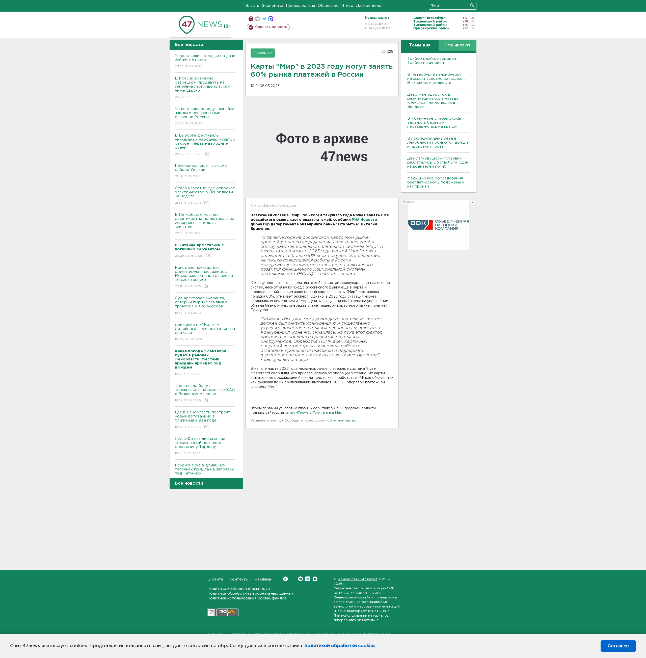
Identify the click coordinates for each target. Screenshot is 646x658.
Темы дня (419, 45)
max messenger (270, 18)
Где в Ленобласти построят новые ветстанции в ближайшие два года (202, 419)
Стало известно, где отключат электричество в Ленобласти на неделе (205, 195)
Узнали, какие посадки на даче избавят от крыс (205, 61)
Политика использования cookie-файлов (247, 598)
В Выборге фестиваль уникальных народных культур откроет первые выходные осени (205, 144)
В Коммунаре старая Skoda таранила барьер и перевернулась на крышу (434, 122)
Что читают (458, 45)
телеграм (264, 18)
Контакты (239, 579)
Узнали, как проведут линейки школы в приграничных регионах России (204, 116)
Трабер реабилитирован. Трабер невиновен (432, 60)
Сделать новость (271, 27)
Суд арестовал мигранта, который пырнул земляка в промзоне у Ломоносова (201, 305)
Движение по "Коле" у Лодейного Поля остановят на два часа (205, 332)
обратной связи (341, 420)
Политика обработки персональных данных (250, 593)
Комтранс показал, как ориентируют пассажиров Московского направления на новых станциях (204, 277)
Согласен (618, 645)
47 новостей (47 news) (357, 579)
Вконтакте (300, 578)
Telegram (307, 578)
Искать (472, 5)
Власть (252, 5)
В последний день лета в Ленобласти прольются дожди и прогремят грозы (437, 142)
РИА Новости (364, 219)
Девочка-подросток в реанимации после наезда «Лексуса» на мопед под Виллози (433, 100)
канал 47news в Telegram (306, 412)
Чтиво (347, 5)
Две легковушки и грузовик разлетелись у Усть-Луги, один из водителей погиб (437, 162)
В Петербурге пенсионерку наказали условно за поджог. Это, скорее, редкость (436, 78)
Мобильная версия (251, 18)
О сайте (215, 579)
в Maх (337, 412)
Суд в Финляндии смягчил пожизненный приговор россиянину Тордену (200, 446)
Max (315, 578)
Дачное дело (368, 5)
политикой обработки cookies (340, 646)
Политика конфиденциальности (238, 588)
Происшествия (300, 5)
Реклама (263, 579)
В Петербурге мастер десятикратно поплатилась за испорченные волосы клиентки (204, 224)
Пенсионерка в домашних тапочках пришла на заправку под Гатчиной (204, 472)
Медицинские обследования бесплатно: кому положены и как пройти (436, 182)
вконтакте (257, 18)
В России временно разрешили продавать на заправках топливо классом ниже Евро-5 (202, 87)
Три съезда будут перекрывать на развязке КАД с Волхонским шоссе (205, 393)
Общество (328, 5)
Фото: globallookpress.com (273, 205)
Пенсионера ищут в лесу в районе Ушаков (201, 171)
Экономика (272, 5)
